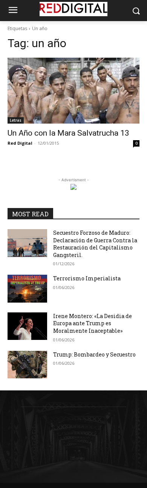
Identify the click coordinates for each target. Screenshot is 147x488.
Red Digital (20, 143)
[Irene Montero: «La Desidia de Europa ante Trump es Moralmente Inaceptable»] (27, 326)
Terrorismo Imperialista (87, 278)
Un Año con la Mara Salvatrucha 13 (68, 133)
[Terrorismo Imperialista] (27, 289)
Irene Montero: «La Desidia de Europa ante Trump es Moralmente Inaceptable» (92, 323)
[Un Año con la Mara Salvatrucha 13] (73, 91)
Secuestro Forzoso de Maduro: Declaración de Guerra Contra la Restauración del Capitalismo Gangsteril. (95, 244)
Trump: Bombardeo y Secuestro (94, 354)
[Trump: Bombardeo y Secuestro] (27, 365)
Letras (15, 120)
